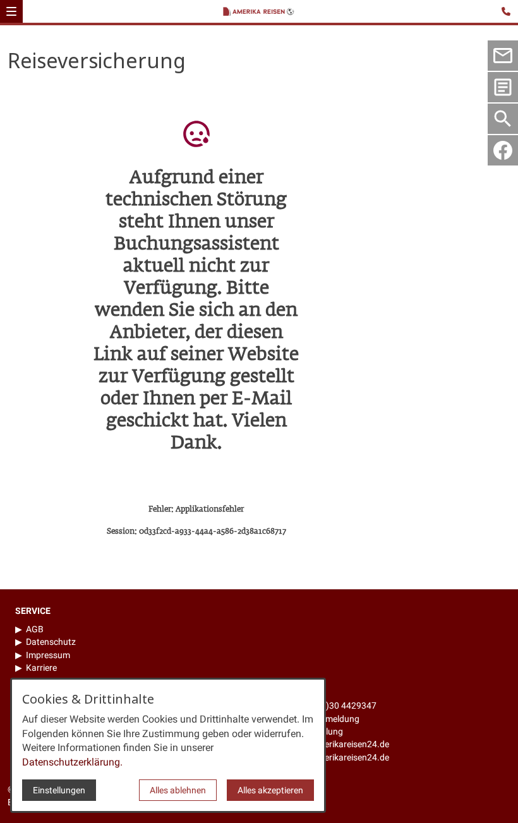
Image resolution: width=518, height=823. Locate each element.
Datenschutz (51, 642)
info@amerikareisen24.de (339, 744)
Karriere (41, 668)
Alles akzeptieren (270, 790)
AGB (35, 629)
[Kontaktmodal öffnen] (508, 10)
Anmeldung (338, 719)
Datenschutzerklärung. (72, 762)
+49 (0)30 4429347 (338, 705)
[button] (11, 11)
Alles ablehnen (178, 790)
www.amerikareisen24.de (339, 757)
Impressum (48, 655)
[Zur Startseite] (261, 12)
